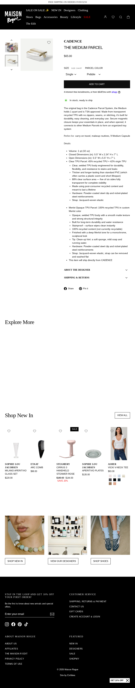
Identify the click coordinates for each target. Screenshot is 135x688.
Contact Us (76, 606)
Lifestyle (76, 17)
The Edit (31, 23)
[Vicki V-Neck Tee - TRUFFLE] (123, 483)
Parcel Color (94, 68)
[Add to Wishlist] (49, 42)
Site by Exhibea (67, 675)
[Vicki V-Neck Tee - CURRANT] (119, 483)
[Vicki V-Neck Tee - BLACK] (114, 479)
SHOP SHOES (100, 561)
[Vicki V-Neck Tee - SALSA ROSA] (110, 476)
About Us (11, 643)
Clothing (83, 10)
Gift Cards (76, 611)
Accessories (51, 17)
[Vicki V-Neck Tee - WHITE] (114, 476)
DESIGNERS (76, 649)
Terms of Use (13, 664)
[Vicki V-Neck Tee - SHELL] (114, 483)
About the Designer (77, 270)
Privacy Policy (14, 659)
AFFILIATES (11, 649)
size (73, 68)
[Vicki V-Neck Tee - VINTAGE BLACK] (110, 479)
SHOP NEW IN (15, 561)
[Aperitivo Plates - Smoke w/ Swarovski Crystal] (84, 479)
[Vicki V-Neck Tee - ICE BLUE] (119, 476)
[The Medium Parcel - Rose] (11, 392)
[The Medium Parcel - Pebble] (7, 392)
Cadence (73, 41)
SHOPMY (74, 659)
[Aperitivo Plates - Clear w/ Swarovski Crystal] (88, 479)
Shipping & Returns (76, 277)
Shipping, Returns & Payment (88, 601)
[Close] (127, 680)
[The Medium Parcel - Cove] (25, 392)
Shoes (29, 17)
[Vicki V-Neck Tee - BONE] (123, 476)
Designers (69, 10)
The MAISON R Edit (16, 653)
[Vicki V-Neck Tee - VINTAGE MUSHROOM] (110, 483)
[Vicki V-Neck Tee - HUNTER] (123, 479)
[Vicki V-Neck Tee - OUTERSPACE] (119, 479)
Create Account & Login (84, 616)
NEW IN (56, 10)
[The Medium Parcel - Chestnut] (20, 392)
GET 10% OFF (117, 680)
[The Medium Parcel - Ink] (16, 392)
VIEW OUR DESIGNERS (63, 561)
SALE (87, 17)
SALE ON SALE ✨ (37, 10)
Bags (38, 17)
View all (122, 415)
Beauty (64, 17)
